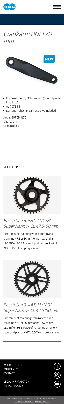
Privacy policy (13, 385)
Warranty (10, 369)
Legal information (16, 381)
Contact (9, 373)
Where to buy (12, 365)
